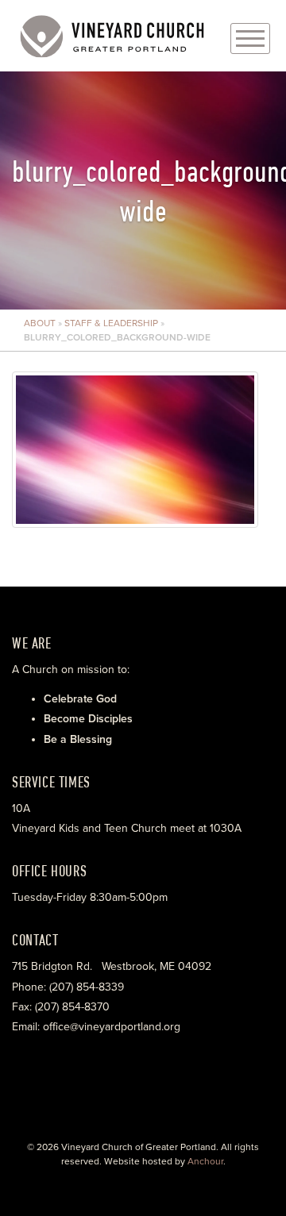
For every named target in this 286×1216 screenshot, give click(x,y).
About (40, 323)
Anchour (205, 1161)
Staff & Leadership (111, 323)
